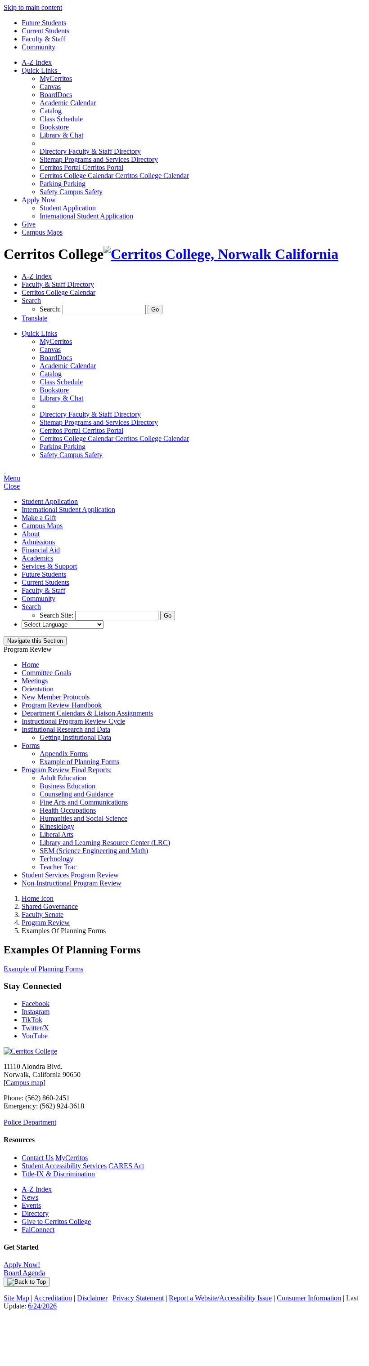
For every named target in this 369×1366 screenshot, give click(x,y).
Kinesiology (57, 826)
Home (30, 664)
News (30, 1197)
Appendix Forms (64, 753)
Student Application (68, 208)
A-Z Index (37, 62)
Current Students (45, 31)
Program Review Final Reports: (67, 770)
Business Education (67, 786)
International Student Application (86, 216)
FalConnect (38, 1229)
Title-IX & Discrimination (58, 1174)
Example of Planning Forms (79, 761)
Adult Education (63, 778)
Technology (56, 859)
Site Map (16, 1298)
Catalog (51, 111)
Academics (37, 558)
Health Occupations (68, 810)
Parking (63, 183)
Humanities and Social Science (83, 818)
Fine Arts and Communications (84, 802)
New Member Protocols (56, 697)
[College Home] (221, 254)
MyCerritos (56, 78)
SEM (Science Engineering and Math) (94, 850)
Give (29, 224)
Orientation (38, 689)
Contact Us (38, 1157)
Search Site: (57, 615)
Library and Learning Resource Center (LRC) (105, 842)
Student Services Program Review (70, 875)
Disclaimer (92, 1298)
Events (31, 1205)
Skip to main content (33, 7)
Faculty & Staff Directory (90, 151)
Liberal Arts (56, 834)
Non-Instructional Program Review (72, 883)
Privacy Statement (138, 1298)
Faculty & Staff (43, 39)
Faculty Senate (42, 914)
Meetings (35, 681)
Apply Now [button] (40, 200)
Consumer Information (309, 1298)
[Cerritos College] (30, 1051)
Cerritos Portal (81, 167)
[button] (31, 300)
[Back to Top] (27, 1282)
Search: (51, 309)
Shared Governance (50, 906)
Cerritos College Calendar (114, 175)
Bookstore (54, 127)
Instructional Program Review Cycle (73, 721)
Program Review (46, 922)
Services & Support (49, 566)
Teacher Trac (58, 867)
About (31, 534)
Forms (31, 745)
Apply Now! (22, 1264)
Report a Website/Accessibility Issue (220, 1298)
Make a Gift (39, 517)
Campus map (24, 1082)
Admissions (38, 542)
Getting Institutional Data (75, 737)
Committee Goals (46, 672)
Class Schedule (61, 119)
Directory (35, 1213)
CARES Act (126, 1166)
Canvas (50, 86)
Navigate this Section (35, 640)
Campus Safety (71, 192)
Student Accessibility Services (64, 1166)
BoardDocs (56, 94)
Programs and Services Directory (99, 159)
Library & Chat (61, 135)
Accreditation (53, 1298)
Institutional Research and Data (66, 729)
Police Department (30, 1122)
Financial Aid (41, 550)
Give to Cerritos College (56, 1221)
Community (38, 47)
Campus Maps (42, 232)
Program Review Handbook (62, 705)
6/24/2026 (42, 1306)
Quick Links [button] (41, 70)
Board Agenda (24, 1273)
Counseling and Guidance (76, 794)
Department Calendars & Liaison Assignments (87, 713)
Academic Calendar (68, 103)
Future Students (44, 23)
